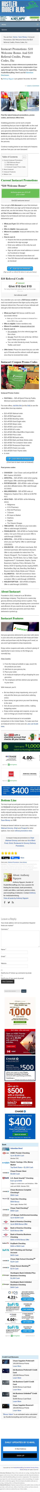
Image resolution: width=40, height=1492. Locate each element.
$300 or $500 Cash (17, 1246)
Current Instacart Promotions (13, 160)
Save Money (6, 820)
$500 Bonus (14, 1202)
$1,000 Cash (15, 1278)
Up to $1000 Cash (17, 1218)
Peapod (24, 828)
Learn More (17, 1366)
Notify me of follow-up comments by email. (16, 973)
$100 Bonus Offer (16, 1230)
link (28, 405)
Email (3, 956)
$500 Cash (14, 1195)
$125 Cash (14, 1262)
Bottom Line (7, 174)
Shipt (16, 828)
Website (3, 963)
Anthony (33, 893)
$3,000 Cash (15, 1174)
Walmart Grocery (7, 828)
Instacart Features (10, 172)
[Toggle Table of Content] (23, 157)
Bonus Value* (8, 1414)
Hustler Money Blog (20, 6)
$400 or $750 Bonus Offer (19, 1240)
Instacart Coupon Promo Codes (16, 167)
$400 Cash (14, 1211)
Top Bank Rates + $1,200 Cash (21, 1167)
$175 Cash (14, 1269)
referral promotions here (23, 831)
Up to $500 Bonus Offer (18, 1224)
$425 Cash (14, 1255)
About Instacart (9, 169)
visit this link (17, 405)
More (22, 858)
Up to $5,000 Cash (17, 1156)
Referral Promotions (13, 862)
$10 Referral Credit (12, 164)
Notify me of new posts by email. (12, 978)
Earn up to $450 (16, 1181)
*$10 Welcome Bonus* (13, 162)
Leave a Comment (33, 86)
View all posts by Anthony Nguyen (16, 898)
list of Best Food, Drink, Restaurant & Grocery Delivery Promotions (20, 843)
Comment (5, 929)
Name (3, 949)
